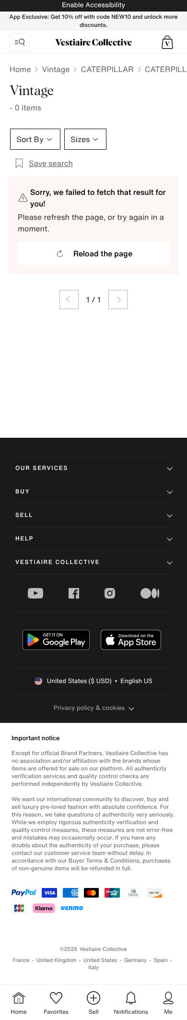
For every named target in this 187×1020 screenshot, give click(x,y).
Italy (93, 967)
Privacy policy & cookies (89, 707)
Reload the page (102, 253)
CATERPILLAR (107, 69)
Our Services (41, 468)
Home (20, 69)
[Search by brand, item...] (20, 42)
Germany (135, 960)
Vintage (56, 69)
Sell (24, 515)
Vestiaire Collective (57, 562)
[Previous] (69, 299)
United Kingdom (56, 960)
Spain (160, 960)
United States (100, 960)
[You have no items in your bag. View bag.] (167, 42)
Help (24, 539)
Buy (22, 492)
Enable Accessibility (93, 5)
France (21, 960)
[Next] (118, 299)
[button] (167, 42)
